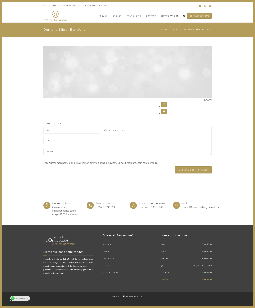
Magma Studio (136, 296)
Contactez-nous (199, 16)
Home (164, 29)
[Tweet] (164, 111)
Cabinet (117, 16)
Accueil (103, 16)
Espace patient (169, 16)
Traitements (134, 16)
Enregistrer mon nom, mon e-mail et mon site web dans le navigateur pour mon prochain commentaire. (100, 162)
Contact (151, 16)
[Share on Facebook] (164, 104)
